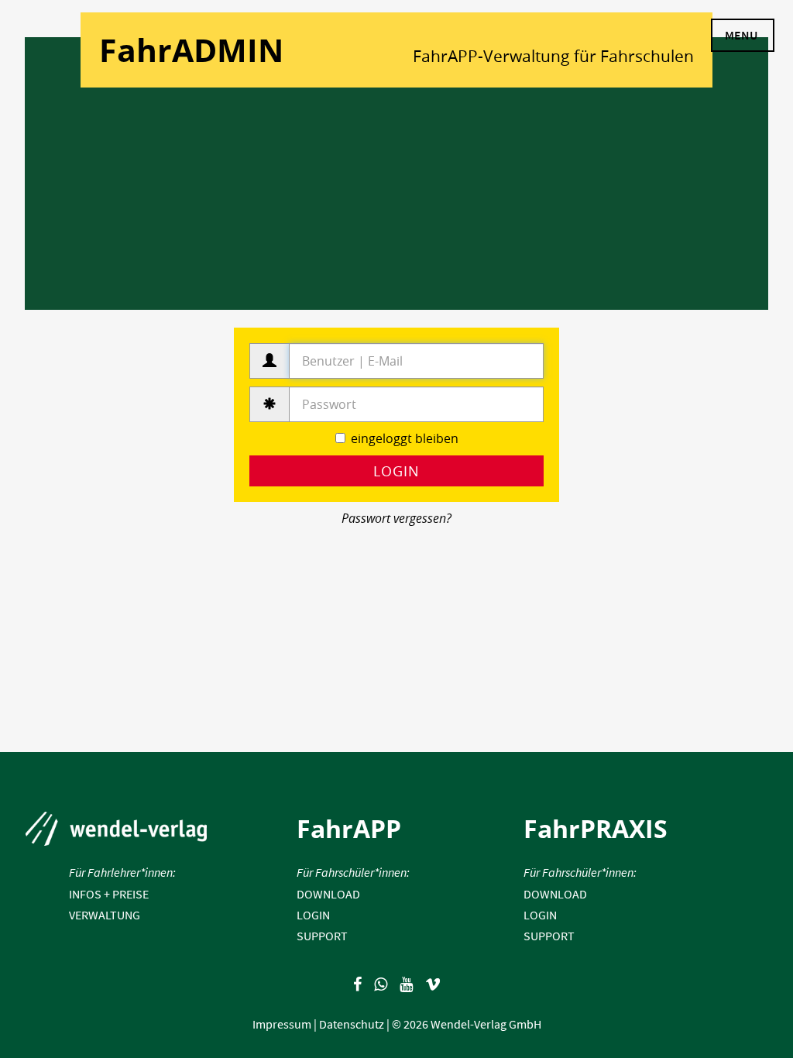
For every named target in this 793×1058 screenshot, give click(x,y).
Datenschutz (351, 1024)
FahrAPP (349, 828)
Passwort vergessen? (396, 518)
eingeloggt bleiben (404, 438)
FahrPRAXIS (596, 828)
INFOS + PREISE (109, 894)
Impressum (281, 1024)
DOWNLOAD (328, 894)
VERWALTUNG (104, 914)
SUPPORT (322, 935)
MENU (741, 35)
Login (396, 471)
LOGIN (313, 914)
